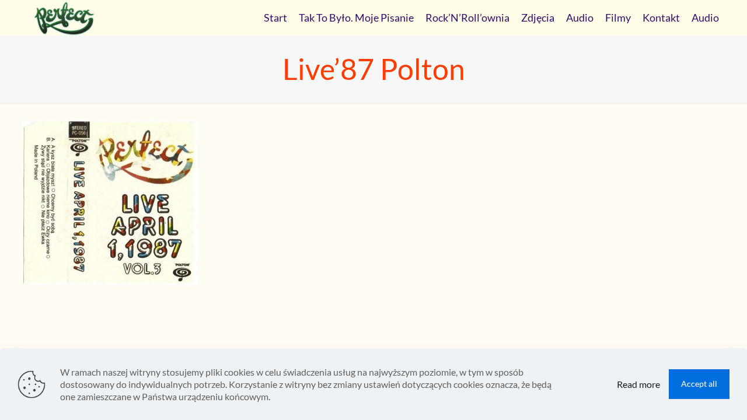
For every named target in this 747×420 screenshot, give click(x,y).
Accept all (699, 383)
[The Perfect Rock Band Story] (64, 17)
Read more (638, 384)
